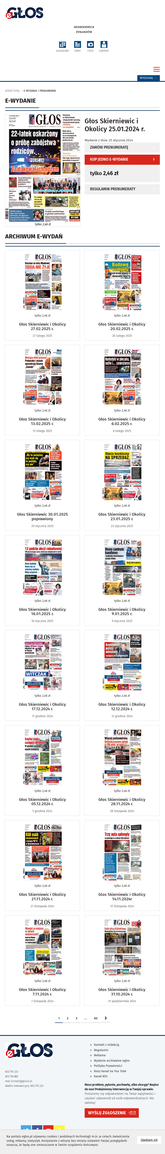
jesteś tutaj (12, 90)
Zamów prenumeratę (109, 147)
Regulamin (101, 1050)
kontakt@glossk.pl (21, 1081)
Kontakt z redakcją (106, 1045)
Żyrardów (84, 32)
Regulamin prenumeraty (112, 189)
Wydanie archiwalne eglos (112, 1061)
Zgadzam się (151, 1140)
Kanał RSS (101, 1076)
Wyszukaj (147, 78)
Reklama (100, 1055)
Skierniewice (84, 27)
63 (96, 1018)
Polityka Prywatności (108, 1066)
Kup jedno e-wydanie (109, 159)
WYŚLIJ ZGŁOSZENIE (107, 1112)
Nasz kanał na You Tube (110, 1071)
